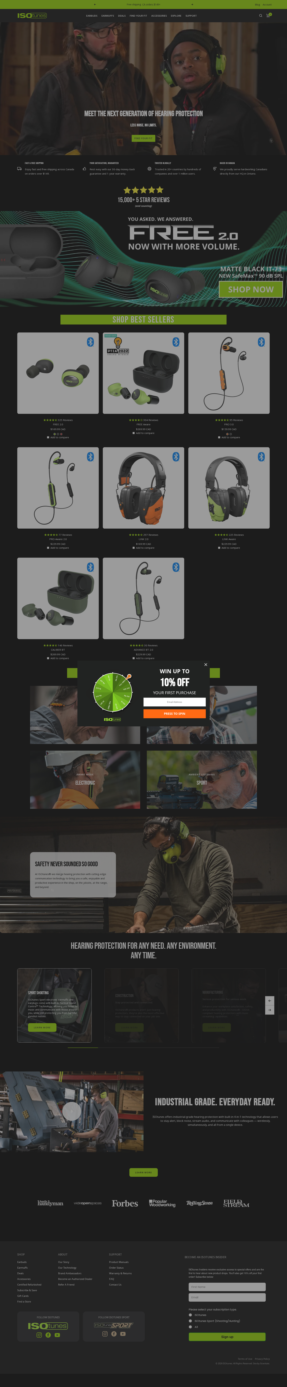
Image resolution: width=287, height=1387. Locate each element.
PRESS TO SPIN (174, 714)
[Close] (206, 665)
